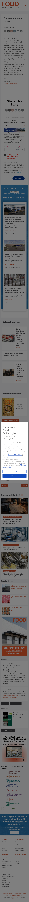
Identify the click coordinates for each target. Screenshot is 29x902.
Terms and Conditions (15, 455)
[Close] (26, 424)
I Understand (15, 475)
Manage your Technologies (14, 471)
